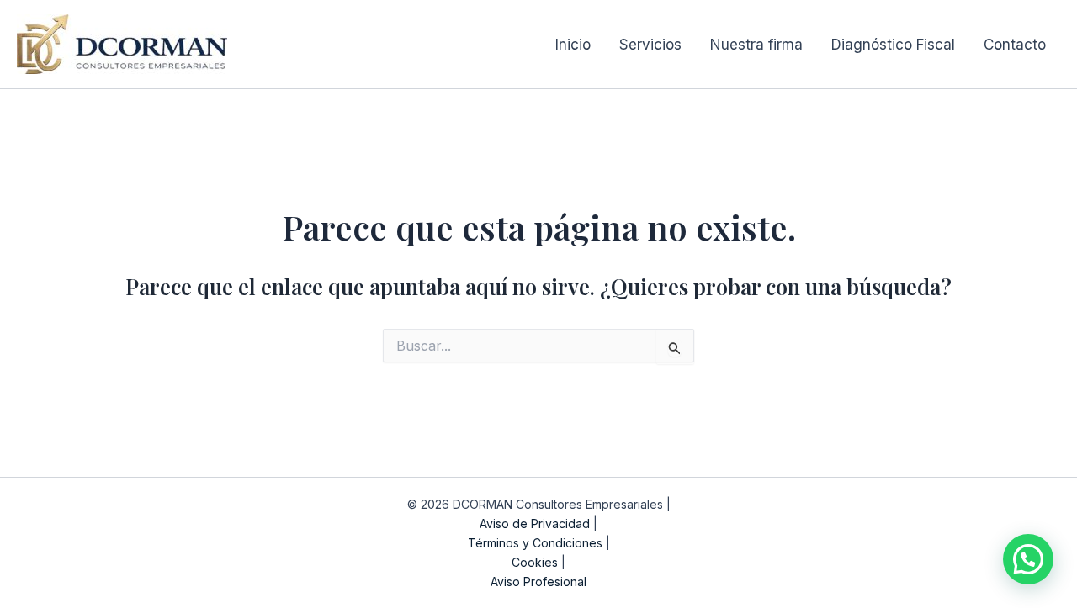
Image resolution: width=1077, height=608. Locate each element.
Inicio (573, 44)
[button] (1028, 559)
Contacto (1015, 44)
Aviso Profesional (538, 581)
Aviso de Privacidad (535, 523)
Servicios (650, 44)
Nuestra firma (756, 44)
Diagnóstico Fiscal (893, 44)
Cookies (535, 562)
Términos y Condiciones (535, 543)
